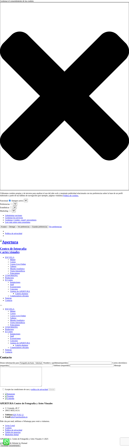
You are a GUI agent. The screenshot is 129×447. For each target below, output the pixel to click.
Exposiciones (15, 287)
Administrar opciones (13, 215)
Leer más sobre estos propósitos (17, 222)
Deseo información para (9, 363)
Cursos (13, 262)
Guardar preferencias (39, 227)
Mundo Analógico (17, 269)
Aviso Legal (10, 425)
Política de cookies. (71, 195)
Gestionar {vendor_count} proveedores (20, 220)
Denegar (12, 227)
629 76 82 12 (18, 415)
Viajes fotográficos (17, 271)
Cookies (8, 428)
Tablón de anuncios (13, 432)
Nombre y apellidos (55, 363)
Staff (12, 284)
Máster (12, 260)
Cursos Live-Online (18, 264)
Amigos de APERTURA (20, 291)
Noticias (8, 298)
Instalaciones (15, 282)
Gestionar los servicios (14, 218)
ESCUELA (9, 257)
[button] (64, 96)
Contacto (8, 300)
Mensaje (117, 365)
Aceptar (4, 227)
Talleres (13, 266)
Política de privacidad (13, 233)
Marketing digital (12, 435)
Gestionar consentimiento (10, 446)
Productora (9, 278)
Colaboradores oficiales (19, 296)
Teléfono (61, 365)
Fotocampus (15, 273)
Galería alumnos (21, 294)
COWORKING (11, 275)
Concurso (14, 289)
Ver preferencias (24, 227)
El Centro (9, 280)
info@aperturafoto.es (19, 417)
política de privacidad (39, 389)
